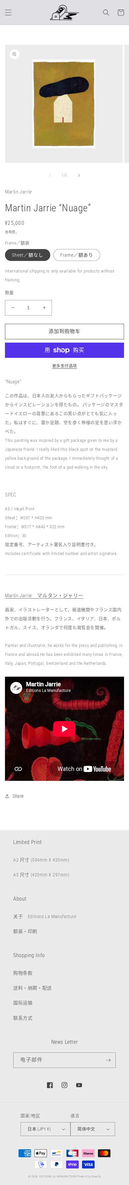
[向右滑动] (79, 175)
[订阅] (108, 1060)
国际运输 (22, 1002)
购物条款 (22, 973)
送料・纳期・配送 (32, 988)
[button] (8, 12)
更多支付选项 (64, 366)
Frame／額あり (76, 255)
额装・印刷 (25, 931)
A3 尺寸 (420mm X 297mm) (41, 874)
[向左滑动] (50, 175)
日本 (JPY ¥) (39, 1128)
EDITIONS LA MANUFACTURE (57, 1176)
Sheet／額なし (27, 255)
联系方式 (22, 1018)
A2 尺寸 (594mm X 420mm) (41, 860)
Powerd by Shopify (89, 1176)
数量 (9, 292)
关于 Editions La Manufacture (44, 916)
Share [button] (18, 796)
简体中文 (86, 1128)
